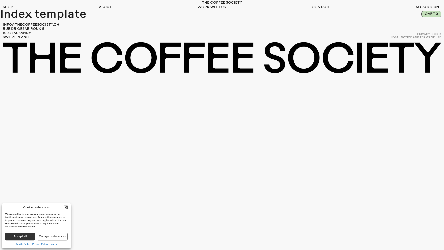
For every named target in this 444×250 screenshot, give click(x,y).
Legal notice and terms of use (416, 37)
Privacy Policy (40, 244)
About (105, 7)
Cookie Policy (23, 244)
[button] (66, 207)
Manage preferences (52, 236)
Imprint (54, 244)
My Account (428, 7)
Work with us (212, 7)
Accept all (20, 236)
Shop (8, 7)
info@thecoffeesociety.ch (31, 25)
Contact (321, 7)
